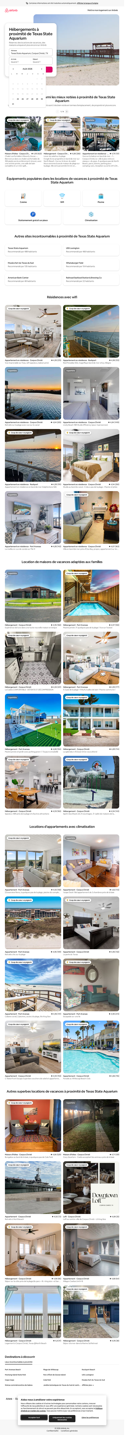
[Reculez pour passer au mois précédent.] (13, 69)
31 (13, 104)
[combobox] (31, 53)
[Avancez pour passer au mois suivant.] (41, 69)
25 (18, 99)
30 (42, 99)
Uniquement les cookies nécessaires (62, 1418)
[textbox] (20, 61)
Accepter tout (34, 1417)
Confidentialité (52, 1431)
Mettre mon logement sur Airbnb (103, 10)
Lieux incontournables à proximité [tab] (18, 1362)
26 (23, 99)
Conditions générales (69, 1431)
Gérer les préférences (90, 1417)
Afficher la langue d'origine (87, 3)
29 (37, 99)
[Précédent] (58, 112)
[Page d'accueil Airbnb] (11, 10)
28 (32, 99)
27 (27, 99)
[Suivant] (67, 112)
